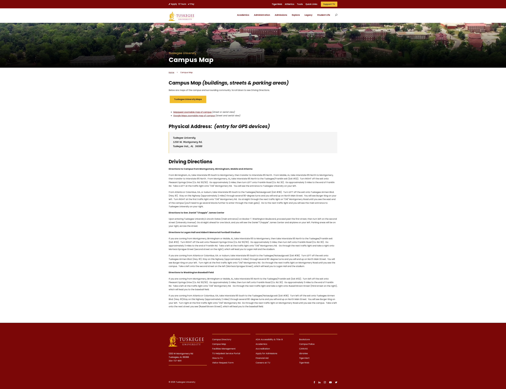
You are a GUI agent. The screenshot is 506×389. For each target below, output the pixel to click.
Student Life (323, 14)
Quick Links (311, 4)
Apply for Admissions (266, 353)
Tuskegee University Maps (188, 99)
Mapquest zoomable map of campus (192, 112)
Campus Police (307, 344)
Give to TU (217, 358)
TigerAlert (304, 358)
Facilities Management (224, 348)
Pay (192, 4)
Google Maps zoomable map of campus (194, 115)
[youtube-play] (330, 382)
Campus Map (219, 344)
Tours (183, 4)
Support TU (329, 4)
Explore (296, 14)
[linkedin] (319, 382)
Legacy (308, 14)
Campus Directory (221, 339)
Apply (174, 4)
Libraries (303, 353)
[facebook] (315, 382)
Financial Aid (262, 358)
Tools (300, 4)
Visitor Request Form (223, 362)
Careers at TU (263, 362)
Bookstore (304, 339)
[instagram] (325, 382)
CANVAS (303, 348)
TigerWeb (277, 4)
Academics (243, 14)
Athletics (289, 4)
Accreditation (263, 348)
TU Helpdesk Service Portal (226, 353)
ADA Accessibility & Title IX (269, 339)
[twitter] (336, 382)
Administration (262, 14)
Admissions (281, 14)
